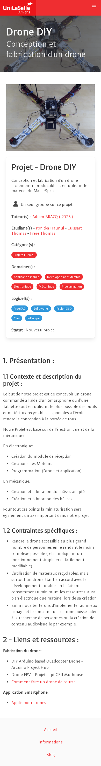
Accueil (50, 729)
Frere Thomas (42, 233)
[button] (94, 6)
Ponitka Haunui (50, 228)
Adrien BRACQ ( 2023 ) (52, 216)
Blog (50, 754)
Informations (51, 742)
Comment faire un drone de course (43, 681)
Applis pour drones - (30, 702)
